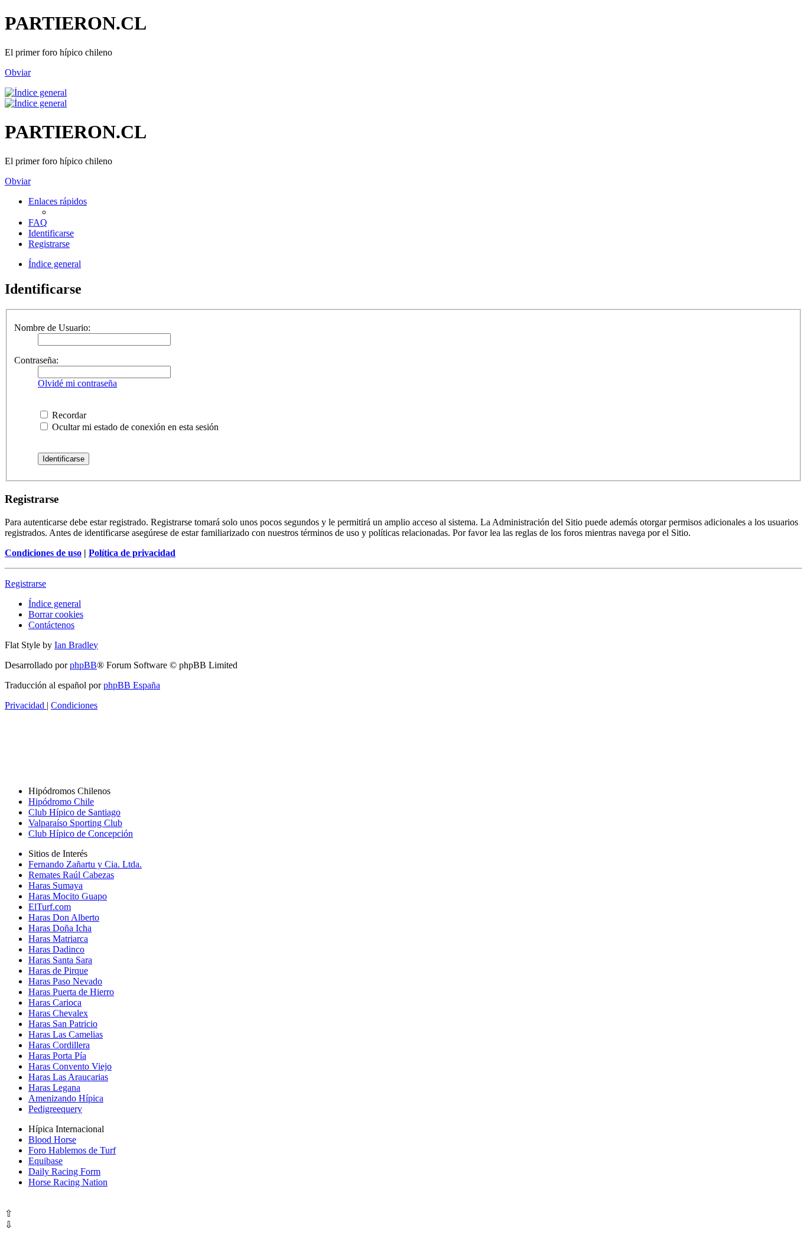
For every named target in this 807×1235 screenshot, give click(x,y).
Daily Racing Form (64, 1171)
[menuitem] (37, 222)
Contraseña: (36, 360)
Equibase (45, 1161)
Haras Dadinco (56, 949)
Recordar (68, 415)
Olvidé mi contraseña (77, 383)
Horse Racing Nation (68, 1182)
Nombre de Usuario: (52, 328)
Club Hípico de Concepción (80, 833)
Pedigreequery (55, 1109)
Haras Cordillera (59, 1045)
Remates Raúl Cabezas (71, 875)
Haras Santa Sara (60, 960)
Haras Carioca (55, 1002)
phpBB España (131, 685)
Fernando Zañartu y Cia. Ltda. (85, 864)
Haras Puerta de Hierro (71, 992)
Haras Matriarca (58, 939)
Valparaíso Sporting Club (75, 823)
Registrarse (25, 583)
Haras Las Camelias (65, 1034)
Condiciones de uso (43, 553)
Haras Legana (54, 1088)
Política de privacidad (132, 553)
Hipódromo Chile (61, 802)
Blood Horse (52, 1140)
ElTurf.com (49, 907)
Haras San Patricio (62, 1024)
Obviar (18, 72)
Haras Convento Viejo (70, 1066)
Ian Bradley (76, 645)
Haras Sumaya (55, 885)
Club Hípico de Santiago (74, 812)
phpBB (83, 665)
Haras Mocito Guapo (67, 896)
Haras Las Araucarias (68, 1077)
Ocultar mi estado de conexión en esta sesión (134, 427)
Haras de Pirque (58, 971)
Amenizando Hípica (65, 1098)
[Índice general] (36, 92)
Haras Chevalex (58, 1013)
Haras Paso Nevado (65, 981)
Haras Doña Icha (60, 928)
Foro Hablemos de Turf (72, 1150)
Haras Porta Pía (57, 1056)
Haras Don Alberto (63, 917)
